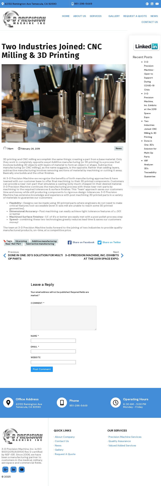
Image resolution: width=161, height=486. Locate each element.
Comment (37, 303)
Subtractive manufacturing (40, 244)
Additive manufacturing (44, 241)
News (119, 148)
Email (35, 346)
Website (36, 357)
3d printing (21, 241)
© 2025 (6, 476)
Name (35, 336)
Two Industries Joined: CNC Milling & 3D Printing (150, 129)
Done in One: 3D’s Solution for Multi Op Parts (150, 148)
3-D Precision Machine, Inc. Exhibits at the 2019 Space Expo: (150, 105)
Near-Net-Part (13, 244)
